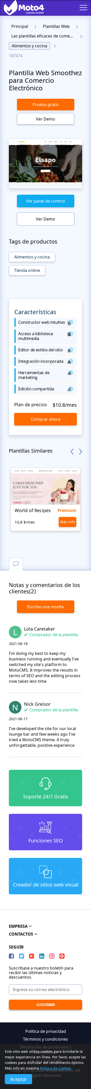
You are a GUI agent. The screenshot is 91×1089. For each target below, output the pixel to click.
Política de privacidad (45, 1031)
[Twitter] (21, 956)
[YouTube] (31, 956)
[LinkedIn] (41, 956)
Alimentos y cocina (29, 46)
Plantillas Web (56, 26)
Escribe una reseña (45, 607)
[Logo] (20, 7)
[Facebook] (11, 956)
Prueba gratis (46, 104)
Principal (19, 26)
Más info (67, 521)
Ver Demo (45, 119)
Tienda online (27, 270)
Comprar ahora (45, 419)
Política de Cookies (55, 1068)
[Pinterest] (61, 956)
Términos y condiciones (45, 1039)
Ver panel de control (45, 201)
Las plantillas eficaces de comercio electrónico (43, 36)
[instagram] (51, 956)
